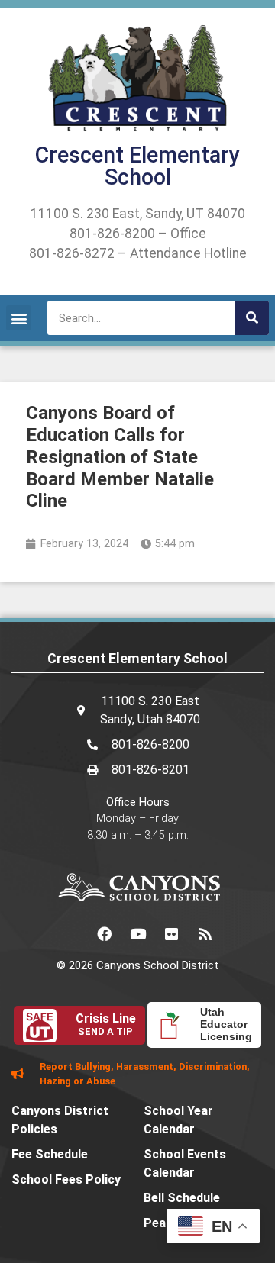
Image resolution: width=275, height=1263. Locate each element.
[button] (18, 317)
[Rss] (204, 933)
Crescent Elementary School (137, 166)
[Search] (252, 318)
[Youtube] (137, 933)
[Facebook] (103, 933)
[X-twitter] (70, 933)
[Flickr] (171, 933)
